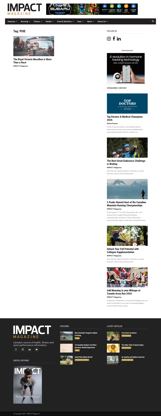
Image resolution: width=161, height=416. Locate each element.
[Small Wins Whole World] (66, 360)
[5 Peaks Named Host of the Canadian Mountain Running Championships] (127, 189)
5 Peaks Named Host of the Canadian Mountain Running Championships (126, 204)
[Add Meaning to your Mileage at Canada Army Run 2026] (127, 277)
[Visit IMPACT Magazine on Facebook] (114, 39)
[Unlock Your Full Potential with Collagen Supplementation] (127, 236)
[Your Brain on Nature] (113, 336)
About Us (102, 21)
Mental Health (126, 335)
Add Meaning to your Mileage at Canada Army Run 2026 (123, 292)
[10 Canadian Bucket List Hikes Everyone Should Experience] (66, 348)
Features (11, 21)
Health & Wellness (127, 360)
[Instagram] (22, 349)
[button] (153, 21)
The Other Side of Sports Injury (133, 345)
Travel (77, 338)
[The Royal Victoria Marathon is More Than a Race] (33, 46)
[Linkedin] (29, 349)
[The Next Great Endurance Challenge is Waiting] (127, 148)
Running (24, 21)
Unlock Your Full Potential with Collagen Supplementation (123, 250)
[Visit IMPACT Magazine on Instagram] (109, 39)
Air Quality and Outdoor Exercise (133, 357)
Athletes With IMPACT (81, 360)
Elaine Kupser (112, 123)
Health (48, 21)
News (89, 21)
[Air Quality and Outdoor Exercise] (113, 360)
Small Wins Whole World (83, 357)
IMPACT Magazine (20, 66)
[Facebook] (15, 349)
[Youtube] (36, 349)
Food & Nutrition (64, 21)
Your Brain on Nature (129, 333)
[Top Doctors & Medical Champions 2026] (127, 103)
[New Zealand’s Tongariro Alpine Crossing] (66, 336)
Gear (79, 21)
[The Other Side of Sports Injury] (113, 348)
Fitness (37, 21)
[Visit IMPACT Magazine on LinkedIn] (119, 39)
